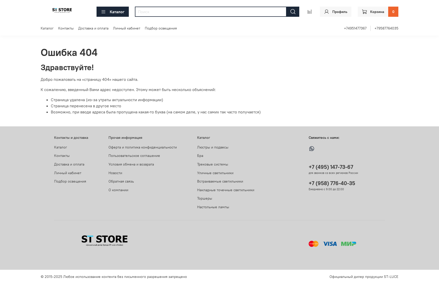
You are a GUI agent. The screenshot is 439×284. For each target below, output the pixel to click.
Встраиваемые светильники (220, 181)
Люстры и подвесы (212, 147)
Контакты (66, 28)
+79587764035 (386, 28)
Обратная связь (121, 181)
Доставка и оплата (93, 28)
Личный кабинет (126, 28)
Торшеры (204, 198)
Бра (200, 155)
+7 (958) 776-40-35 (332, 183)
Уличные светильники (215, 173)
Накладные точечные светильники (225, 190)
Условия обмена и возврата (131, 164)
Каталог (117, 11)
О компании (118, 190)
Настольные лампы (213, 207)
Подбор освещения (161, 28)
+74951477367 (355, 28)
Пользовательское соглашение (134, 155)
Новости (115, 173)
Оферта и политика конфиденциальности (142, 147)
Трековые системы (212, 164)
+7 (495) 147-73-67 (331, 166)
